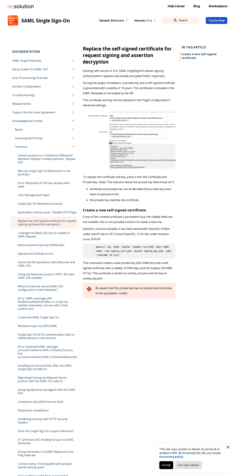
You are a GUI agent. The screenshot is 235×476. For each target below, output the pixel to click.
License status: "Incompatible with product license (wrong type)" (45, 465)
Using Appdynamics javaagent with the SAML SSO (47, 391)
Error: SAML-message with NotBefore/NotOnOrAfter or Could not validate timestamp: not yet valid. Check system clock (43, 303)
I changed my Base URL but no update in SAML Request (44, 234)
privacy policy (173, 457)
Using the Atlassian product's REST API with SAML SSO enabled (46, 276)
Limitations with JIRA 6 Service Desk (40, 402)
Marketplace (218, 6)
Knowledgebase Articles (27, 121)
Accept (166, 465)
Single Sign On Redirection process (40, 204)
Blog (196, 6)
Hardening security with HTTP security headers (43, 420)
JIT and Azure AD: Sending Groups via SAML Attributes (46, 441)
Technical (21, 147)
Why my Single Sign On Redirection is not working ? (44, 172)
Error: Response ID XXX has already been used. (44, 184)
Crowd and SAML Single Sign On (38, 317)
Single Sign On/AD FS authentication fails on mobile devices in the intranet (46, 336)
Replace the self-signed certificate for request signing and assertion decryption (47, 222)
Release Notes (21, 104)
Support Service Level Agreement (33, 112)
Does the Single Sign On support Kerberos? (46, 431)
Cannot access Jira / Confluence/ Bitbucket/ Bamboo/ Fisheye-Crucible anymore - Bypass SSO (47, 158)
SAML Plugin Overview (26, 61)
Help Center (176, 6)
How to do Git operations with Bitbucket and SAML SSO (46, 264)
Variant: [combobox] (111, 20)
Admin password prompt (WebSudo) (41, 245)
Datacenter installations (33, 410)
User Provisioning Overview (30, 78)
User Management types (34, 195)
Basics (19, 129)
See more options (188, 465)
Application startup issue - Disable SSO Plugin (47, 212)
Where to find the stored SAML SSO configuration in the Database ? (40, 288)
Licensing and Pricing (28, 138)
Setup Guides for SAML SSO (30, 69)
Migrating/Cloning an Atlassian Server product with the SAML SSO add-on (42, 379)
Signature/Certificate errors (36, 253)
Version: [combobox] (143, 20)
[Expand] (73, 60)
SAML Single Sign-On (46, 20)
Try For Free (216, 20)
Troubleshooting (23, 95)
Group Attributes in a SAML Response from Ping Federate (46, 453)
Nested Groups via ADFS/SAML (37, 326)
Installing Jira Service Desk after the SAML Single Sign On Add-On (45, 367)
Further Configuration (26, 86)
